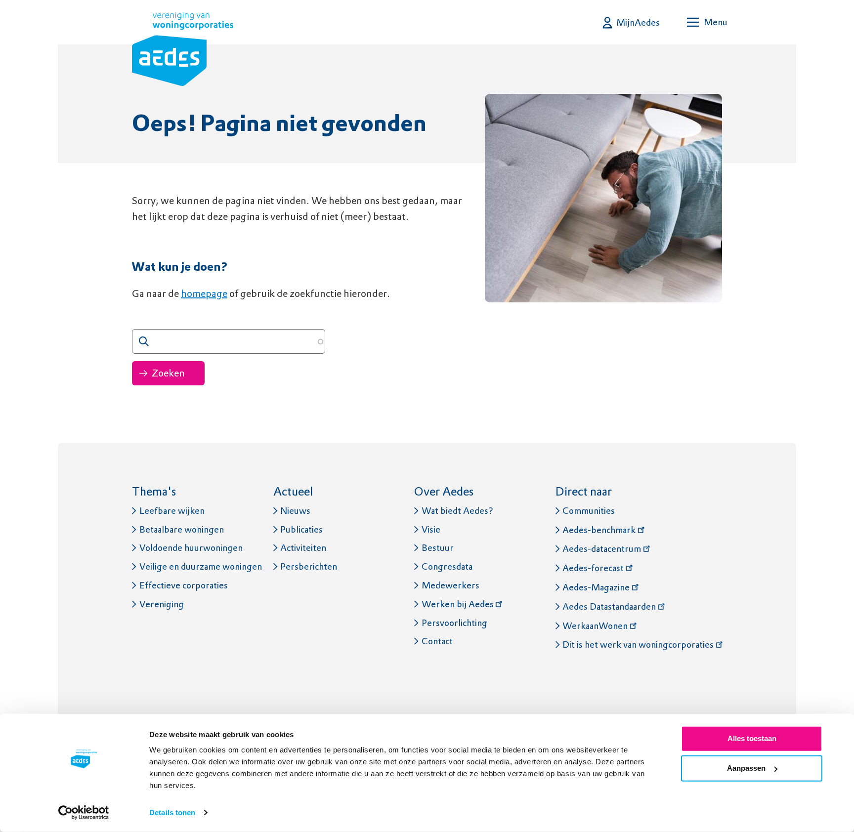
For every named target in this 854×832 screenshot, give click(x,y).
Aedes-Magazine (596, 587)
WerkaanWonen (595, 625)
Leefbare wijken (172, 510)
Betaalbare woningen (181, 529)
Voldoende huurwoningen (191, 547)
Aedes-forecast (593, 568)
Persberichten (308, 566)
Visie (431, 529)
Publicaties (301, 529)
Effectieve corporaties (183, 585)
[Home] (182, 51)
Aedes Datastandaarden (609, 606)
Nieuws (295, 510)
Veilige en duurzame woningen (200, 566)
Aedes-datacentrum (601, 548)
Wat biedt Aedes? (457, 510)
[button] (631, 22)
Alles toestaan (751, 738)
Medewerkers (450, 585)
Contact (437, 641)
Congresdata (447, 566)
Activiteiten (303, 547)
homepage (204, 293)
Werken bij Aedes (458, 604)
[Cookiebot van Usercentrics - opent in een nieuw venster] (84, 812)
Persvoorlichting (454, 622)
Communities (588, 510)
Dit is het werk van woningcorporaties (638, 644)
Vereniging (161, 604)
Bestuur (438, 547)
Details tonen (172, 812)
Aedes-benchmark (599, 530)
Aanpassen (746, 768)
